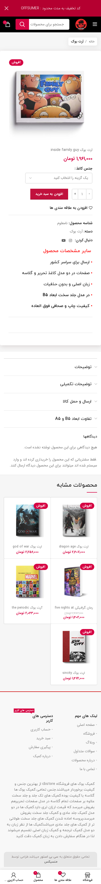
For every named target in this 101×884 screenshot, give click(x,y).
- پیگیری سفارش (41, 747)
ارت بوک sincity (73, 673)
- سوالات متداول (85, 751)
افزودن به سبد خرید (49, 194)
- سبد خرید (44, 738)
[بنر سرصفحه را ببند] (6, 8)
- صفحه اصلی (87, 725)
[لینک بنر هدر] (58, 8)
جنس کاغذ (84, 168)
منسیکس (50, 862)
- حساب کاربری (42, 729)
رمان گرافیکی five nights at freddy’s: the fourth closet (74, 609)
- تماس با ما (88, 769)
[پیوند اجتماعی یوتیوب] (63, 240)
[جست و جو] (22, 24)
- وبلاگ (91, 742)
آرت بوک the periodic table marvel (27, 609)
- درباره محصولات (84, 760)
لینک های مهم (86, 716)
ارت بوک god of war (27, 546)
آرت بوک (77, 41)
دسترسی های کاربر (34, 718)
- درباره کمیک (43, 756)
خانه (91, 41)
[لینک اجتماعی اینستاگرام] (70, 240)
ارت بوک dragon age (74, 546)
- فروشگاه (90, 733)
